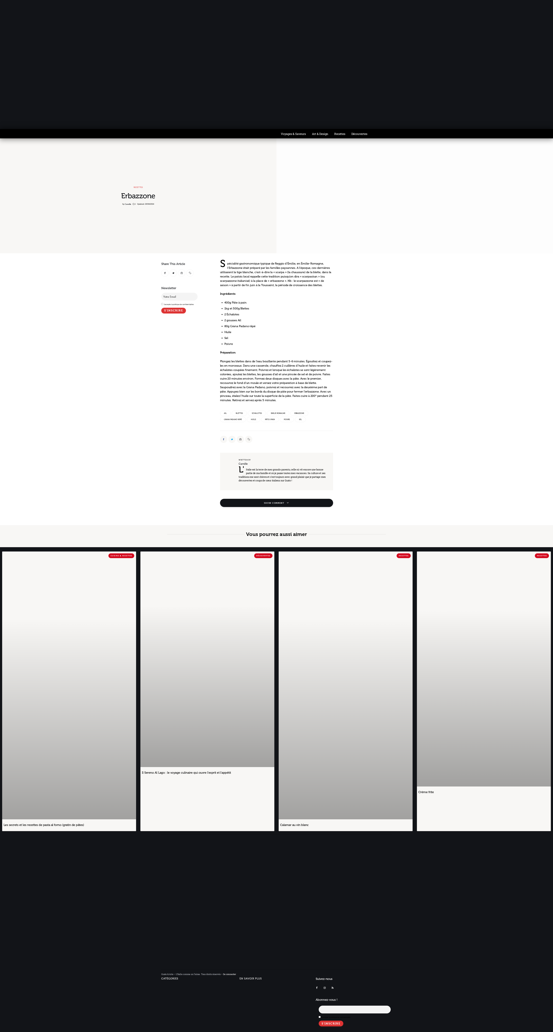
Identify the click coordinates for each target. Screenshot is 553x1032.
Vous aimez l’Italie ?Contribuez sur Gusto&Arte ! (254, 994)
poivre (287, 419)
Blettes (239, 413)
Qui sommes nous (248, 985)
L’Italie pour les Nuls (174, 998)
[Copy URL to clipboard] (190, 273)
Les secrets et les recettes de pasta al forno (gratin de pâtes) (44, 825)
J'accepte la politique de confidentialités (179, 304)
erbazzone (299, 413)
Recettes (339, 134)
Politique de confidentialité (253, 1002)
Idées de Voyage (172, 992)
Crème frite (426, 792)
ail (225, 413)
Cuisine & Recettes (171, 1023)
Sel (300, 419)
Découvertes (359, 134)
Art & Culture (171, 1011)
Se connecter (229, 974)
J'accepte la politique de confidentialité (336, 1017)
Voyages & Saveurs (293, 134)
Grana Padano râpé (233, 419)
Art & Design (320, 134)
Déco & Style (170, 1017)
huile (253, 419)
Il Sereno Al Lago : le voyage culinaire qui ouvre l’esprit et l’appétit (186, 772)
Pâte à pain (270, 419)
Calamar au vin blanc (294, 825)
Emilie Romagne (278, 413)
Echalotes (257, 413)
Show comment (274, 503)
